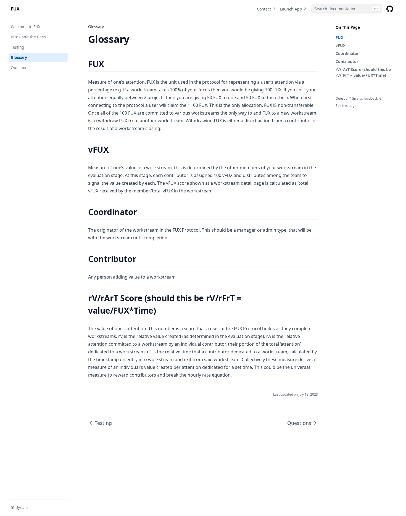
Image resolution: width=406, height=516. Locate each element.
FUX (339, 37)
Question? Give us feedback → (359, 98)
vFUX (341, 45)
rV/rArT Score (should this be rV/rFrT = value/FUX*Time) (363, 72)
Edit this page (346, 105)
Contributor (347, 61)
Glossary (19, 57)
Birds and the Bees (28, 36)
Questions (20, 67)
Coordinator (347, 53)
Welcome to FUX (25, 26)
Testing (17, 47)
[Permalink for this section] (109, 64)
